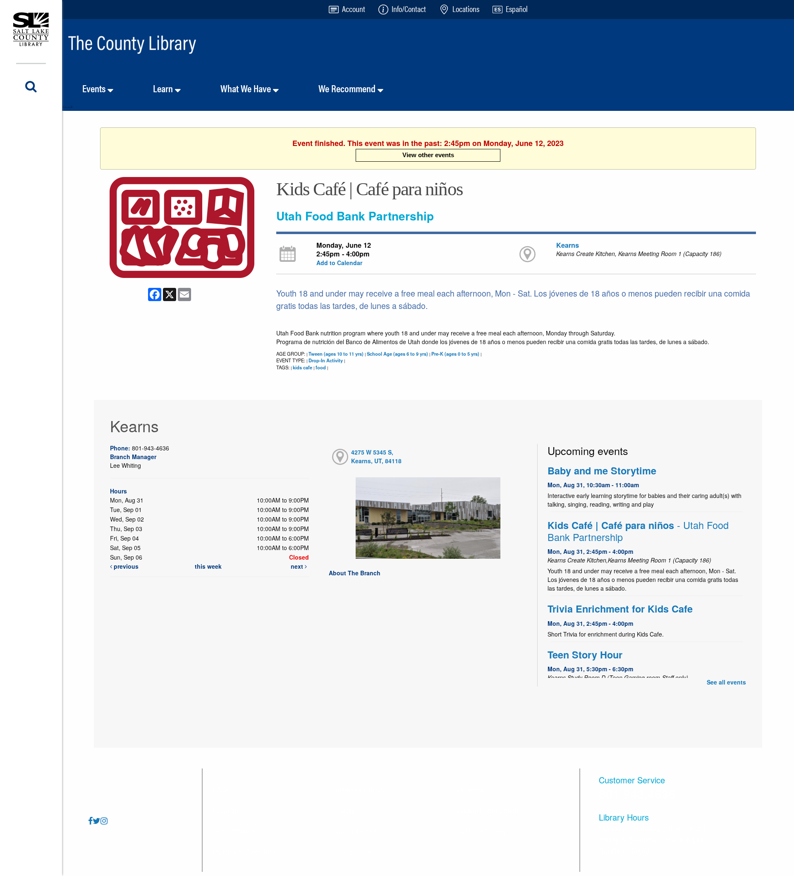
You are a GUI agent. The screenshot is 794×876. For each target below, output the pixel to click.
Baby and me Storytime (602, 470)
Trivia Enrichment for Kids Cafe (620, 608)
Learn (164, 88)
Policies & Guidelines (244, 852)
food (321, 367)
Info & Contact (233, 831)
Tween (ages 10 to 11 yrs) (336, 353)
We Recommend (348, 88)
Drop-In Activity (326, 360)
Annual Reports (357, 831)
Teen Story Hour (585, 654)
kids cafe (302, 367)
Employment (352, 852)
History (344, 810)
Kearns (567, 245)
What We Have (246, 88)
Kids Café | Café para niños (638, 531)
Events (95, 88)
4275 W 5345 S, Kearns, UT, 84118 (376, 456)
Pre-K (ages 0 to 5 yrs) (455, 353)
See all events (726, 682)
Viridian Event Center (487, 810)
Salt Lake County (481, 831)
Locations (227, 810)
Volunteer (470, 790)
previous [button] (125, 566)
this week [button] (208, 566)
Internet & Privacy (360, 790)
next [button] (298, 566)
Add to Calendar (339, 262)
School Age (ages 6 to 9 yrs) (397, 353)
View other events (428, 154)
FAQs (221, 790)
